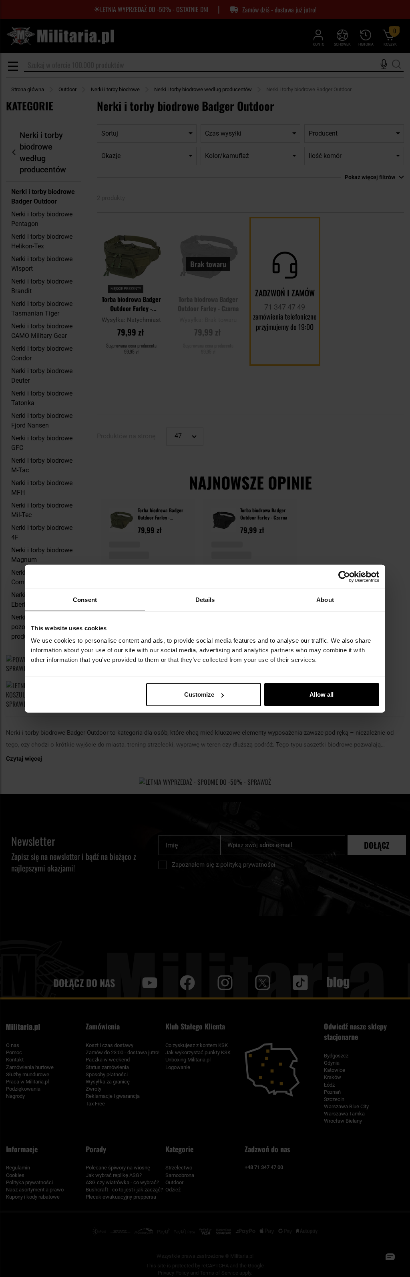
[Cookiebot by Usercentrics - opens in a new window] (344, 576)
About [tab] (325, 599)
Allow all (322, 694)
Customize (199, 694)
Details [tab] (205, 599)
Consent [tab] (85, 599)
